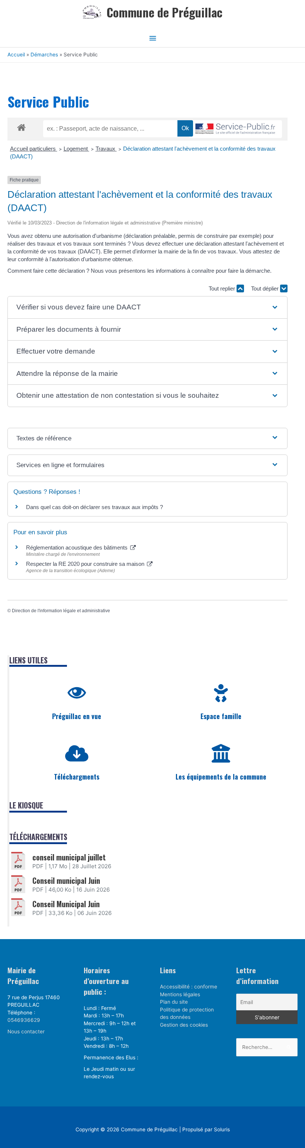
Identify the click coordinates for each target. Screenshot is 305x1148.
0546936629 (23, 1020)
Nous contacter (26, 1031)
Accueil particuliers (33, 148)
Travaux (106, 148)
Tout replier (223, 288)
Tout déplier (265, 288)
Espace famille (220, 716)
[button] (148, 307)
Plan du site (174, 1002)
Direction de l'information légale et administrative (61, 610)
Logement (76, 148)
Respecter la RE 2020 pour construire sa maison (86, 564)
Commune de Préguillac (164, 12)
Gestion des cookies (184, 1025)
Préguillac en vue (76, 716)
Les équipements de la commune (221, 776)
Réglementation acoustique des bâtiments (77, 547)
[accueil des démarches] (21, 126)
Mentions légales (180, 994)
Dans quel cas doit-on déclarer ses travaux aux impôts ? (94, 507)
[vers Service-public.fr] (235, 129)
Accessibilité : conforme (188, 987)
